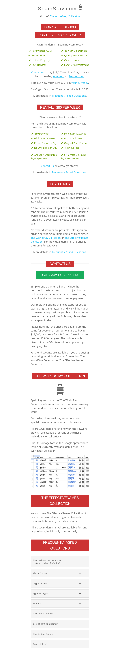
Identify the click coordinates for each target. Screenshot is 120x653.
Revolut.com (76, 76)
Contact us (37, 72)
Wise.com (58, 76)
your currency (79, 82)
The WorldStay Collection (64, 16)
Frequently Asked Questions (69, 95)
